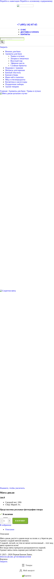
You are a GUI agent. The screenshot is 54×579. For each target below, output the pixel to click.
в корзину (20, 521)
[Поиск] (2, 42)
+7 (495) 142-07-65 (27, 24)
